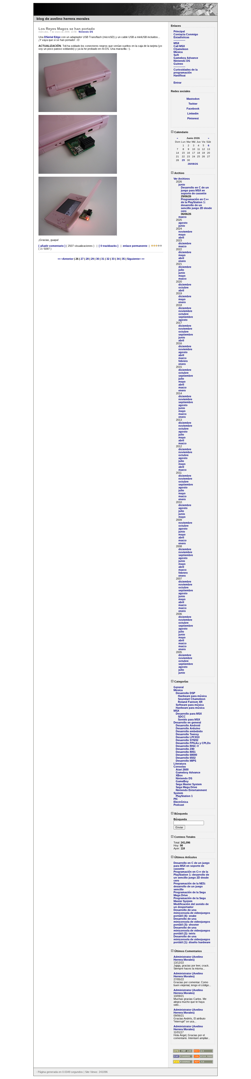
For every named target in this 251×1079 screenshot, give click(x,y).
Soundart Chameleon (191, 698)
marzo (182, 216)
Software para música (190, 704)
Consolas (180, 766)
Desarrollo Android (188, 725)
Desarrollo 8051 (186, 751)
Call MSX (179, 46)
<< (59, 258)
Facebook (193, 108)
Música (178, 51)
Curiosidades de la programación (186, 71)
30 (97, 258)
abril (181, 237)
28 (87, 258)
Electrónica (181, 801)
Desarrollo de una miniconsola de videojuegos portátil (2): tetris (192, 930)
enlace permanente (135, 245)
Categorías (181, 681)
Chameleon (181, 49)
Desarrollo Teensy (187, 734)
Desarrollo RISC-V (187, 745)
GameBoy (182, 781)
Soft (176, 54)
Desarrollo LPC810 (188, 737)
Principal (179, 31)
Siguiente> (134, 258)
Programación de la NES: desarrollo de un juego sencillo (190, 886)
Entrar (177, 82)
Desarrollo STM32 (187, 740)
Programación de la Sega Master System (190, 900)
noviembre (185, 231)
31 (102, 258)
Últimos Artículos (185, 857)
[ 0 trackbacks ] (108, 245)
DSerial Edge (52, 37)
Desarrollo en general (187, 722)
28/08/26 (193, 163)
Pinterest (193, 118)
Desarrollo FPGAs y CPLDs (193, 743)
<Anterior (67, 258)
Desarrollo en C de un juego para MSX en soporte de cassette (195, 190)
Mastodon (193, 98)
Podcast (179, 804)
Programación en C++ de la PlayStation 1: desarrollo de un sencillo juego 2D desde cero (196, 205)
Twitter (192, 103)
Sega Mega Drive (186, 787)
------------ (179, 40)
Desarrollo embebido (189, 731)
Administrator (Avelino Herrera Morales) (188, 958)
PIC (176, 798)
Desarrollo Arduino (188, 728)
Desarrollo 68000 (186, 754)
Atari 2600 (182, 769)
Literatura (180, 763)
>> (142, 258)
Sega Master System (189, 784)
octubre (183, 287)
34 (118, 258)
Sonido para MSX (189, 719)
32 (107, 258)
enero (182, 261)
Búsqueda (181, 813)
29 (92, 258)
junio (181, 184)
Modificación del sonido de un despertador (191, 905)
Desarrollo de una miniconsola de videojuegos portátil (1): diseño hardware (192, 939)
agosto (183, 222)
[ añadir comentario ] (51, 245)
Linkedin (193, 113)
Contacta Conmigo (186, 34)
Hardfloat (180, 75)
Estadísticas (181, 37)
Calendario (181, 132)
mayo (182, 234)
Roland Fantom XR (190, 701)
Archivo (179, 173)
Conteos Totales (184, 836)
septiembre (185, 316)
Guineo (178, 63)
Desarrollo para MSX (189, 713)
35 (123, 258)
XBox (179, 775)
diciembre (184, 243)
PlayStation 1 (184, 795)
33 (113, 258)
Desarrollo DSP (185, 693)
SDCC (182, 716)
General (179, 687)
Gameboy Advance (186, 57)
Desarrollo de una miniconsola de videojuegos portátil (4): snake (192, 912)
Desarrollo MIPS (186, 760)
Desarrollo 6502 (186, 757)
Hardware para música (192, 696)
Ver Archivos (182, 178)
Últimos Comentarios (188, 951)
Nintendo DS (86, 32)
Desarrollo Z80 (185, 748)
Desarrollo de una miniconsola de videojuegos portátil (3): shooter (192, 921)
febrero (183, 361)
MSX (176, 43)
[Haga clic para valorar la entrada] (152, 245)
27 (82, 258)
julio (181, 269)
